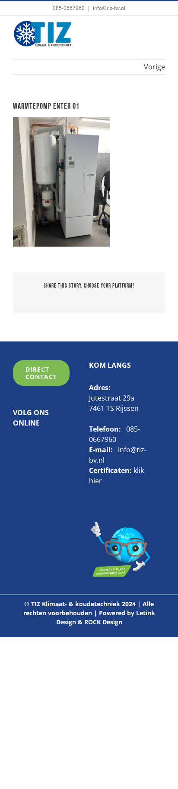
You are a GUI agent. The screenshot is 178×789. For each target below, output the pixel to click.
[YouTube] (43, 445)
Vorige (154, 67)
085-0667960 (69, 8)
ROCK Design (103, 622)
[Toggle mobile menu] (160, 33)
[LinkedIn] (29, 445)
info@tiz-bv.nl (109, 8)
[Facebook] (16, 445)
